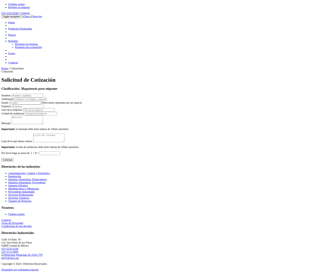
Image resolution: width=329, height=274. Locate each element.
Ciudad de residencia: (13, 113)
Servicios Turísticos (18, 197)
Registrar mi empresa (26, 44)
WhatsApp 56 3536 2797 (29, 254)
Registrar (13, 41)
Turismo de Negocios (19, 201)
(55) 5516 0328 (10, 13)
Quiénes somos (16, 4)
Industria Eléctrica (18, 185)
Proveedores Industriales (21, 191)
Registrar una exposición (28, 47)
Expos (11, 53)
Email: (4, 102)
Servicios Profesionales (20, 194)
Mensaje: (6, 123)
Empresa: (6, 106)
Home (11, 22)
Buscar (12, 34)
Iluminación (14, 176)
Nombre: (6, 95)
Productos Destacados (20, 28)
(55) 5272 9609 (9, 251)
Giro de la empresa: (11, 109)
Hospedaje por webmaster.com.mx (20, 269)
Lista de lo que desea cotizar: (17, 141)
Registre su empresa (19, 7)
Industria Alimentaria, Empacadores (27, 179)
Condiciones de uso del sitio (16, 226)
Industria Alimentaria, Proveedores (27, 182)
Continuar (7, 160)
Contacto (25, 13)
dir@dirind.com (10, 258)
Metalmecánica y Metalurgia (23, 188)
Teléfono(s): (7, 99)
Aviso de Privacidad (12, 223)
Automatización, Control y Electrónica (29, 173)
